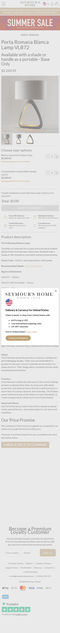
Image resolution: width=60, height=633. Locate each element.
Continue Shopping (18, 338)
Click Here (31, 331)
